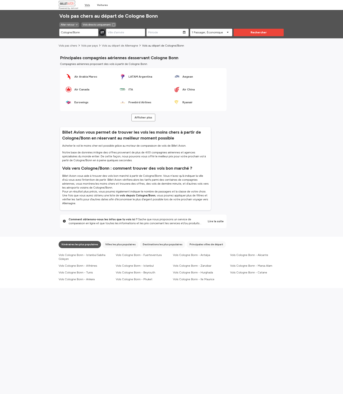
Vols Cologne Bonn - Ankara (77, 279)
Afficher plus (143, 117)
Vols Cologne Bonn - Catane (248, 272)
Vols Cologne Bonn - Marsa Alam (251, 265)
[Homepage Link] (68, 3)
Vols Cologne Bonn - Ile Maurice (193, 279)
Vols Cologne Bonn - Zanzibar (192, 265)
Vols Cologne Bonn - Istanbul (135, 265)
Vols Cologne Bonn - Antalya (191, 255)
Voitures (102, 5)
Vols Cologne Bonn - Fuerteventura (139, 255)
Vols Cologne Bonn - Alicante (249, 255)
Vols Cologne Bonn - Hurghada (193, 272)
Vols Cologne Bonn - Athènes (78, 265)
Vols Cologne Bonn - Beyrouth (135, 272)
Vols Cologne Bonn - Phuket (134, 279)
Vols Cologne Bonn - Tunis (76, 272)
